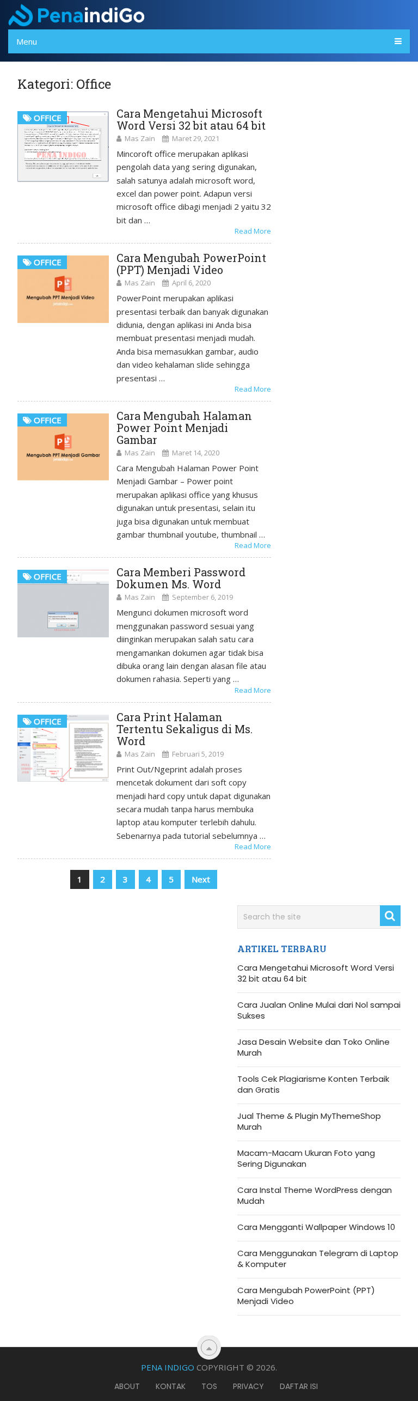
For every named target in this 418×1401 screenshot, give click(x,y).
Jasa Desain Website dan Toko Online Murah (313, 1047)
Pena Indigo (167, 1367)
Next (201, 879)
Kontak (171, 1386)
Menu (26, 41)
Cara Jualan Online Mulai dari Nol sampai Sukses (319, 1010)
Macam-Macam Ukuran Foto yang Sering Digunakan (306, 1158)
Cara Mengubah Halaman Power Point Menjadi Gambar (184, 428)
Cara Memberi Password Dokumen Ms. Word (180, 578)
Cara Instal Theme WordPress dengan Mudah (314, 1196)
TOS (209, 1386)
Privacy (248, 1386)
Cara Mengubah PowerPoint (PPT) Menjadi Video (191, 264)
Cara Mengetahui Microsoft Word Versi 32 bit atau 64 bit (191, 119)
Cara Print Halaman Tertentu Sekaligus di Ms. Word (184, 729)
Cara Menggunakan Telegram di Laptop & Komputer (317, 1259)
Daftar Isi (299, 1386)
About (127, 1386)
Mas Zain (140, 138)
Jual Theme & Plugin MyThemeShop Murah (309, 1121)
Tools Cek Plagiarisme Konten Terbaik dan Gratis (313, 1084)
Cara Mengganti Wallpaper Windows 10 (316, 1227)
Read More (253, 231)
